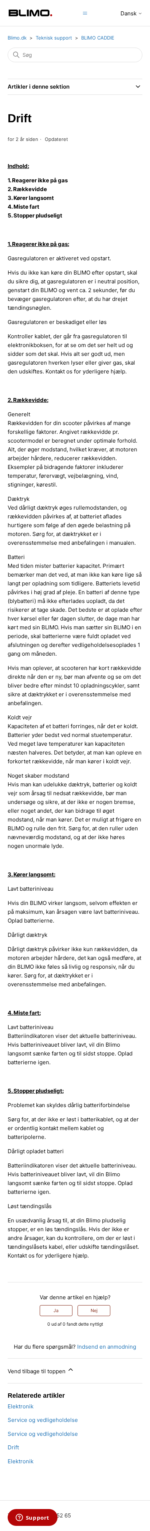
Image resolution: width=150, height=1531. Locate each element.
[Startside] (31, 13)
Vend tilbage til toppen (37, 1371)
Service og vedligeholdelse (43, 1419)
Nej (94, 1310)
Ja (56, 1310)
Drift (13, 1447)
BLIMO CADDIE (97, 38)
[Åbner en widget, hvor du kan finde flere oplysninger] (32, 1518)
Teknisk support (54, 38)
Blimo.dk (17, 38)
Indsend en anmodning (106, 1346)
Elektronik (20, 1406)
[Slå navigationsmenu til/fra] (85, 13)
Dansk (129, 13)
